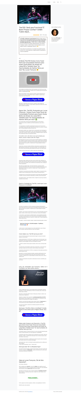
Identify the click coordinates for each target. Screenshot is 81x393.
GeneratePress (30, 391)
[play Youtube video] (33, 80)
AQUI (25, 224)
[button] (61, 2)
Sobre (58, 2)
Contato (54, 2)
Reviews (49, 2)
